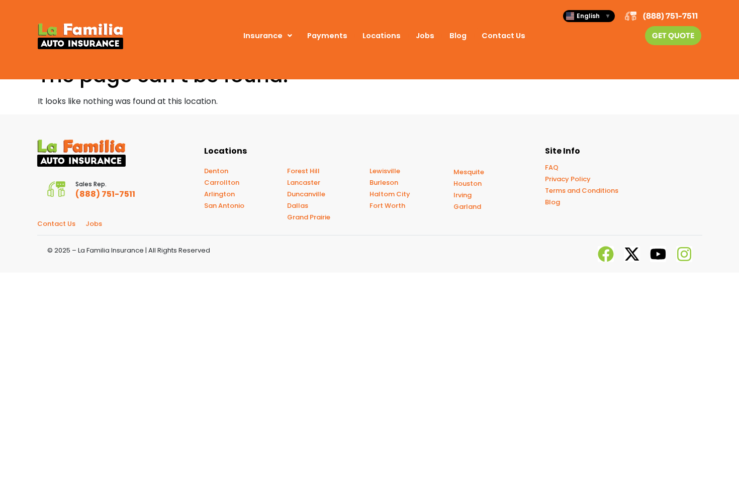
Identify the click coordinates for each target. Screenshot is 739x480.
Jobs (425, 36)
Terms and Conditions (581, 190)
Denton (216, 171)
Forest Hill (303, 171)
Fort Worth (387, 205)
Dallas (297, 205)
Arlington (219, 194)
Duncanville (306, 194)
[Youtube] (658, 254)
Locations (381, 36)
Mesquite (468, 172)
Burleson (383, 182)
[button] (268, 36)
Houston (467, 183)
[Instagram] (684, 254)
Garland (467, 206)
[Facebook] (606, 254)
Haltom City (389, 194)
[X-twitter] (632, 254)
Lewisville (384, 171)
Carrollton (221, 182)
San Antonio (224, 205)
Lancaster (303, 182)
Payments (327, 36)
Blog (458, 36)
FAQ (552, 167)
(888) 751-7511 (670, 16)
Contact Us (503, 36)
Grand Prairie (308, 217)
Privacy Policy (568, 179)
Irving (462, 195)
